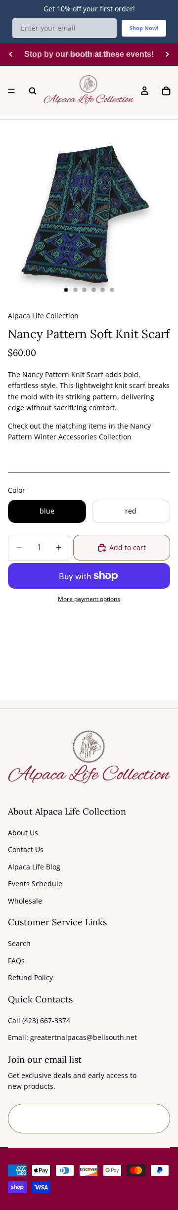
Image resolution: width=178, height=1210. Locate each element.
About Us (23, 832)
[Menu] (11, 91)
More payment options (89, 599)
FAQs (16, 960)
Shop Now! (144, 28)
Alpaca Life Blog (34, 866)
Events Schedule (35, 883)
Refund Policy (30, 977)
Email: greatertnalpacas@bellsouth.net (72, 1037)
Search (19, 943)
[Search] (33, 91)
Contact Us (26, 849)
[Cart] (166, 91)
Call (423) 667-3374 (39, 1020)
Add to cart (127, 547)
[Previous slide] (11, 54)
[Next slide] (167, 54)
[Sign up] (155, 1118)
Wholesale (25, 901)
